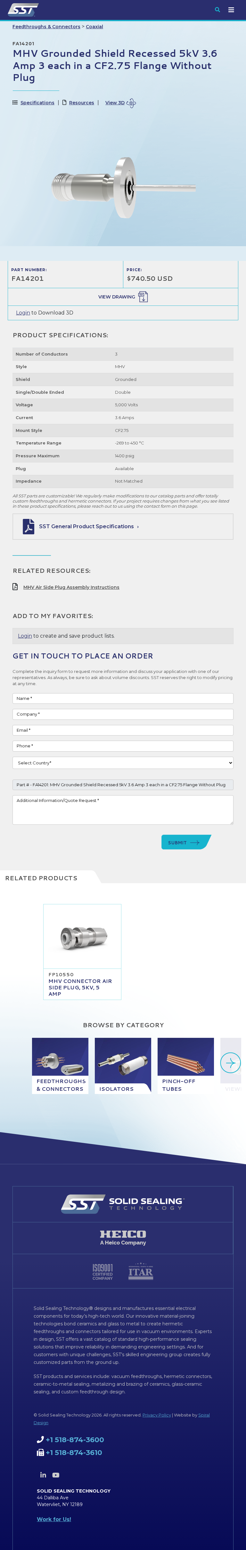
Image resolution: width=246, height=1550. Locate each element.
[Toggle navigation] (231, 10)
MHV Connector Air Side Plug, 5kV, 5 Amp (80, 987)
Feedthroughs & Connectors (46, 27)
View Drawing (116, 297)
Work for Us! (54, 1519)
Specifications (37, 103)
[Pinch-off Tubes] (186, 1066)
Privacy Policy (157, 1414)
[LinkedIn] (43, 1475)
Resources (81, 103)
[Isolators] (123, 1066)
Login (23, 313)
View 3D (115, 103)
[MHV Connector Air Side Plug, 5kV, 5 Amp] (82, 936)
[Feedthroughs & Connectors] (60, 1066)
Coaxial (94, 27)
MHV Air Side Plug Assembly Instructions (71, 587)
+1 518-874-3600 (75, 1439)
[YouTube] (56, 1475)
